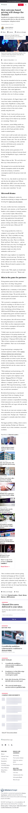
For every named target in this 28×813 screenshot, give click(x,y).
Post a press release (12, 732)
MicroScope (16, 779)
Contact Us (4, 758)
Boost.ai (8, 378)
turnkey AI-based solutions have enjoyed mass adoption (13, 354)
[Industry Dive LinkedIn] (2, 745)
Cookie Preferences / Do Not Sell (10, 807)
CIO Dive (15, 772)
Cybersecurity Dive (18, 775)
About (2, 754)
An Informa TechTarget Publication (14, 1)
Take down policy (21, 805)
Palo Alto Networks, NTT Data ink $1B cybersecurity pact (15, 680)
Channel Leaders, (13, 595)
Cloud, (20, 595)
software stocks (8, 82)
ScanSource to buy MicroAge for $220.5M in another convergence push (14, 673)
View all (4, 732)
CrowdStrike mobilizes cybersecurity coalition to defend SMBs (12, 648)
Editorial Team (5, 756)
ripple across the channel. (16, 202)
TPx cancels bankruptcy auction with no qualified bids (15, 686)
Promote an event (18, 764)
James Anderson (9, 27)
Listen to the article (10, 60)
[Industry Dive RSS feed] (11, 745)
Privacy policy (4, 805)
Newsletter (4, 761)
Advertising (16, 755)
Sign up (20, 4)
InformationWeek (17, 777)
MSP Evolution (11, 597)
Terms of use (12, 805)
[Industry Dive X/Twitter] (8, 745)
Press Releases (5, 767)
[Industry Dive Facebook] (5, 745)
